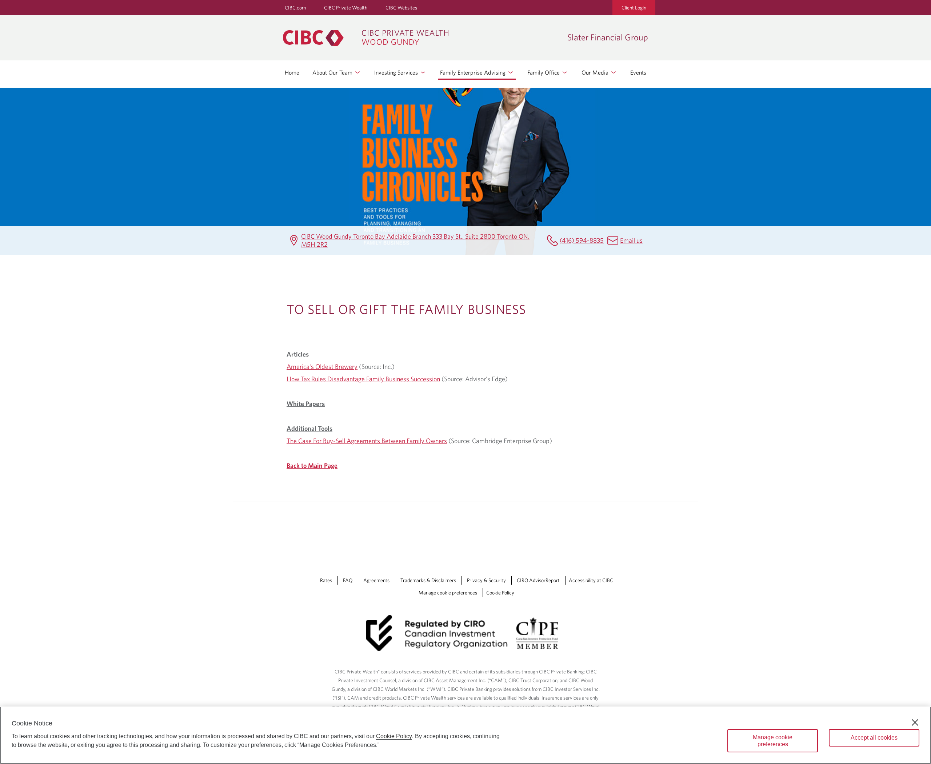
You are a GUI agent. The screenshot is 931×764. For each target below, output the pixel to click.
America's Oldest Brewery (322, 366)
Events (638, 72)
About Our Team (333, 72)
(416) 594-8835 (582, 240)
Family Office (544, 72)
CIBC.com (295, 8)
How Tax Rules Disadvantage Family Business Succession (363, 379)
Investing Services (396, 72)
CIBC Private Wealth (345, 8)
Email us (631, 240)
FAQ (347, 580)
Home (292, 72)
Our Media (596, 72)
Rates (326, 580)
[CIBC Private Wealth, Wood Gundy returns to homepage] (421, 38)
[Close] (915, 722)
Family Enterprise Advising (473, 72)
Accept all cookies (874, 738)
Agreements (376, 580)
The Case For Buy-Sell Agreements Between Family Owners (367, 441)
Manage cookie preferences (448, 593)
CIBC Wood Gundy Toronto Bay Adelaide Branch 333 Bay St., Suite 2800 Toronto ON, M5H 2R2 (415, 240)
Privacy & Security (486, 580)
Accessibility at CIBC (591, 580)
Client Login (634, 8)
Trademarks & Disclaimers (428, 580)
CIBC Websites (401, 8)
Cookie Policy (500, 593)
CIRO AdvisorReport (538, 580)
